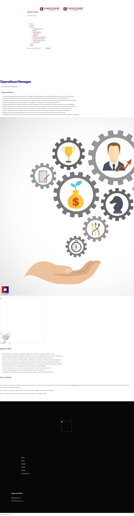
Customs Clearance (37, 32)
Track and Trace (25, 473)
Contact (32, 45)
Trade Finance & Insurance (39, 40)
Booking (23, 470)
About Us (32, 25)
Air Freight (35, 35)
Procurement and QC (37, 28)
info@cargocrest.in (75, 385)
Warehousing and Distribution (39, 37)
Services (32, 27)
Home (31, 23)
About (22, 460)
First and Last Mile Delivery (39, 38)
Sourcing (35, 30)
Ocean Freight (36, 33)
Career (31, 43)
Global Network (36, 42)
